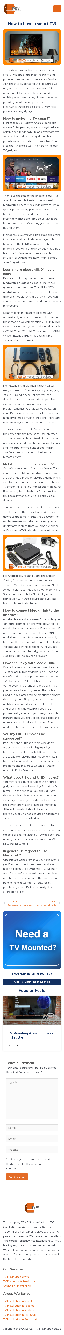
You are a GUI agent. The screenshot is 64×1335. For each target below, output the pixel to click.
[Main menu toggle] (57, 8)
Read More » (14, 1046)
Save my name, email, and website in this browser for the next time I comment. (30, 1164)
